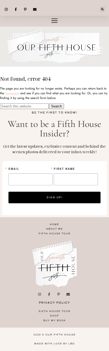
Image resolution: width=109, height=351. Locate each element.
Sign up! (55, 197)
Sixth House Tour (55, 311)
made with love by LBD (54, 343)
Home (54, 224)
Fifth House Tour (55, 233)
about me (54, 229)
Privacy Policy (54, 302)
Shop (54, 315)
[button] (102, 9)
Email (13, 168)
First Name (64, 168)
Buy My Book (54, 320)
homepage (12, 93)
